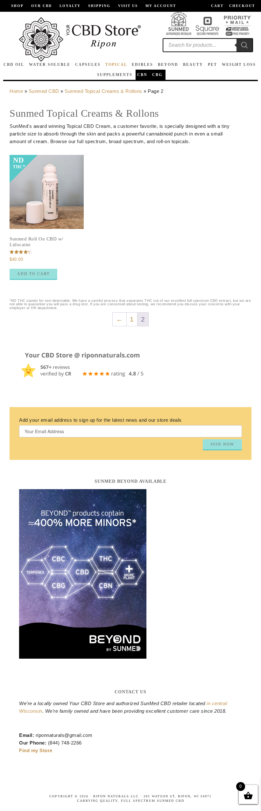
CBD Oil (14, 64)
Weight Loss (239, 64)
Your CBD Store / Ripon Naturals (80, 39)
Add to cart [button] (33, 274)
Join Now (222, 444)
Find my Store (36, 750)
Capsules (88, 64)
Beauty (193, 64)
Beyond (168, 64)
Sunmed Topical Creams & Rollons (103, 91)
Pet (212, 64)
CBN (142, 75)
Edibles (142, 64)
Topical (116, 64)
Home (16, 91)
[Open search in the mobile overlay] (207, 45)
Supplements (114, 75)
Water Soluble (49, 64)
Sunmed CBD (44, 91)
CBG (157, 75)
